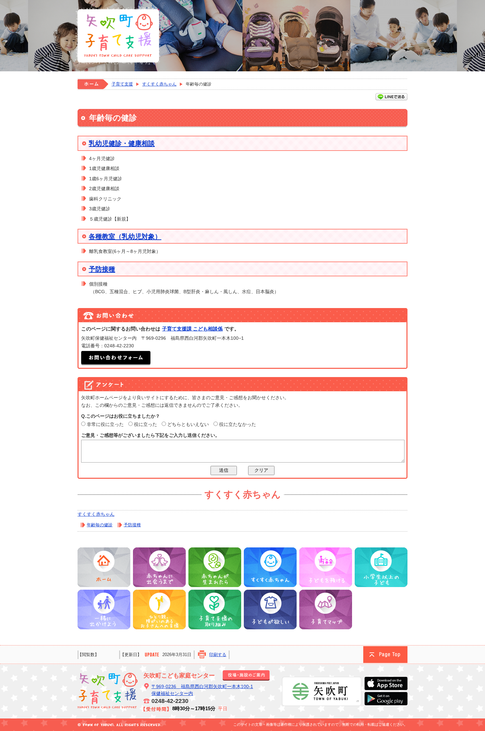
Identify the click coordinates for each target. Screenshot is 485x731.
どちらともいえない (188, 424)
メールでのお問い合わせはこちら (115, 358)
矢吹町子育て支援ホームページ (118, 36)
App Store (386, 683)
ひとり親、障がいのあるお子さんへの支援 (159, 609)
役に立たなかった (237, 424)
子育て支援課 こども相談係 (192, 328)
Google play (386, 698)
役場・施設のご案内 (246, 675)
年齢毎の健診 (100, 524)
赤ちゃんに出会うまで (159, 567)
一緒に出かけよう (104, 609)
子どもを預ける (325, 567)
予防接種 (102, 269)
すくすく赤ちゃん (159, 84)
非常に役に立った (105, 424)
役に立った (145, 424)
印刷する (217, 654)
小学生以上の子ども (381, 567)
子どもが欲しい (270, 609)
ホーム (93, 84)
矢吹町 (321, 691)
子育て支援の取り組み (214, 609)
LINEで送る (391, 96)
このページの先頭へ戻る (385, 654)
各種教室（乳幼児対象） (125, 236)
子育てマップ (325, 609)
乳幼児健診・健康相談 (122, 143)
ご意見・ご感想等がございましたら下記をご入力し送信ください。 (150, 435)
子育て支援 (122, 84)
